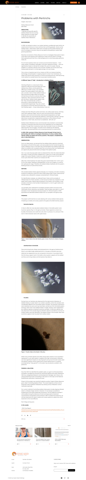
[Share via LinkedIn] (27, 415)
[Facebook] (65, 478)
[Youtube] (61, 478)
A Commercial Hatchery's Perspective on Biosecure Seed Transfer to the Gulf (23, 440)
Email (55, 466)
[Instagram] (68, 478)
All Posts (17, 6)
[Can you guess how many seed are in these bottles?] (43, 432)
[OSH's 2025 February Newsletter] (62, 432)
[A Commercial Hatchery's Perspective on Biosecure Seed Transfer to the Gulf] (24, 432)
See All (69, 425)
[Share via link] (30, 415)
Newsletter (23, 6)
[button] (79, 2)
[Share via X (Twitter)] (24, 415)
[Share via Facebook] (21, 415)
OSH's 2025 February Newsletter (60, 440)
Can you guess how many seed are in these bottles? (43, 440)
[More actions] (64, 15)
